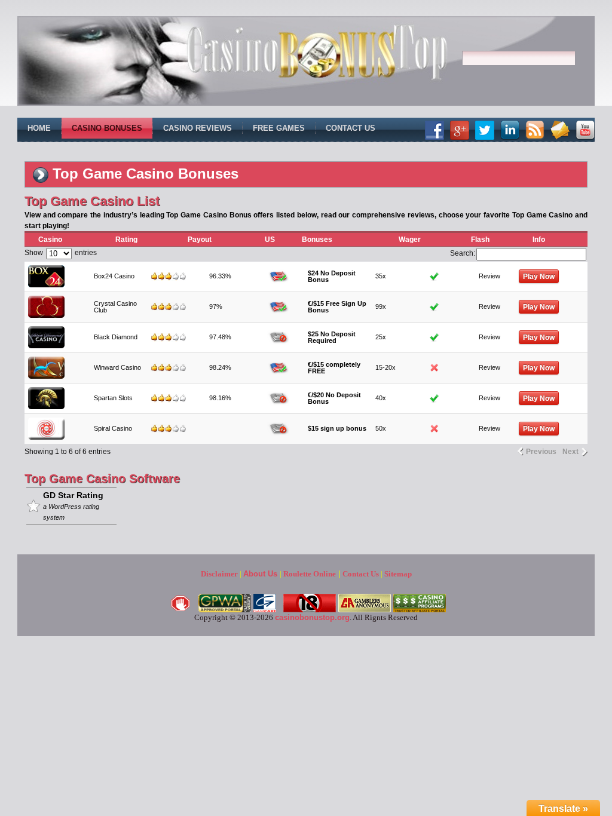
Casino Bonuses (107, 128)
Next (570, 451)
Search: (462, 253)
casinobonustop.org (312, 617)
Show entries (61, 253)
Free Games (279, 128)
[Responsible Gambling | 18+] (309, 609)
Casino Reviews (197, 128)
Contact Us (350, 128)
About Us (260, 573)
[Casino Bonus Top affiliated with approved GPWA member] (224, 609)
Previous (541, 451)
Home (39, 128)
